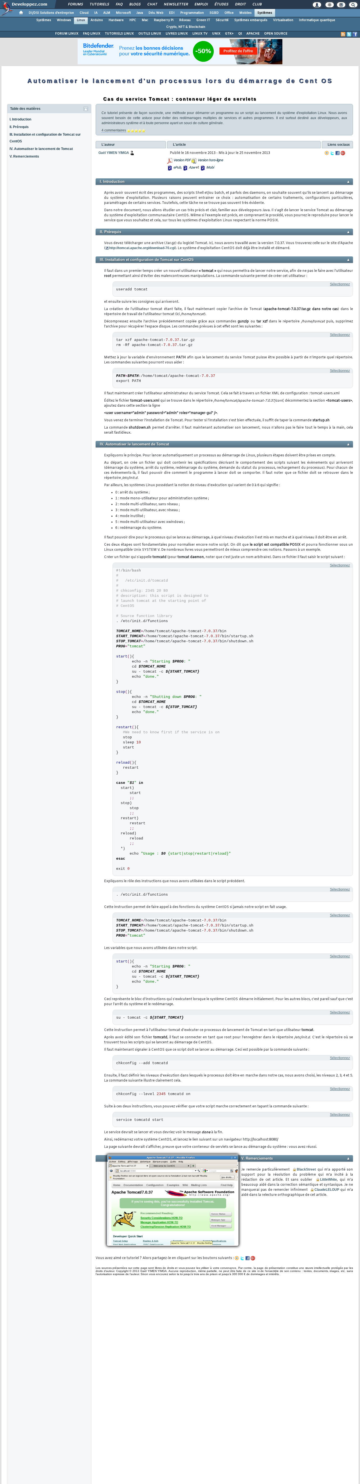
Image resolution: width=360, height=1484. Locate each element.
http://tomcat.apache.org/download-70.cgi (142, 248)
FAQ (119, 4)
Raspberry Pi (164, 20)
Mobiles (245, 13)
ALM (106, 13)
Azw (192, 167)
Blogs (135, 4)
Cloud (84, 13)
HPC (132, 20)
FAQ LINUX (91, 34)
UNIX (216, 34)
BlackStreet (306, 1169)
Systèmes (264, 13)
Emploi (201, 4)
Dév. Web (155, 13)
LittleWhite (328, 1180)
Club (257, 4)
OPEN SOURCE (275, 34)
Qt (240, 34)
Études (221, 4)
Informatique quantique (317, 20)
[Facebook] (337, 153)
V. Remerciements (24, 156)
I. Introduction (20, 119)
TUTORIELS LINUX (119, 34)
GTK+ (229, 34)
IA (96, 13)
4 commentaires (114, 130)
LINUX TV (200, 34)
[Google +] (343, 153)
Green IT (203, 20)
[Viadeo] (327, 153)
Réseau (185, 20)
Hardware (116, 20)
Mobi (210, 167)
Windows (64, 20)
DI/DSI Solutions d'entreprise (51, 13)
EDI (172, 13)
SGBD (214, 13)
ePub (177, 167)
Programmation (192, 13)
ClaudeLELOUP (326, 1190)
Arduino (97, 20)
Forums (75, 4)
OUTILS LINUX (149, 34)
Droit (240, 4)
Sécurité (222, 20)
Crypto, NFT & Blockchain (185, 27)
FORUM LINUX (66, 34)
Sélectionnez (340, 284)
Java (139, 13)
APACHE (253, 34)
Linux (81, 20)
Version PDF (181, 160)
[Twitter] (332, 153)
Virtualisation (283, 20)
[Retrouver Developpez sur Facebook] (355, 34)
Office (229, 13)
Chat (152, 4)
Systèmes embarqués (250, 20)
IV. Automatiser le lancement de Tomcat (41, 149)
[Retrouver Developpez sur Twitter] (349, 34)
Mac (145, 20)
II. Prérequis (19, 127)
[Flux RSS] (343, 34)
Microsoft (123, 13)
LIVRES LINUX (177, 34)
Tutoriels (99, 4)
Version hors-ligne (210, 160)
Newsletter (175, 4)
